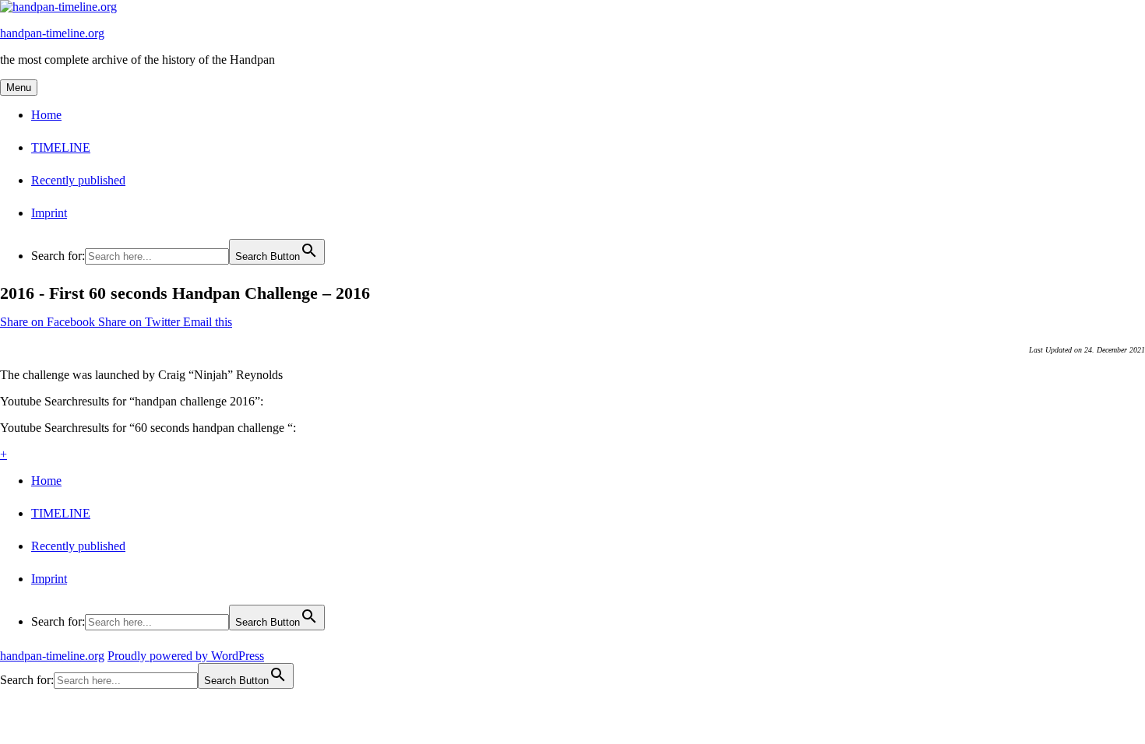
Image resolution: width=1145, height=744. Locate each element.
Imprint (49, 212)
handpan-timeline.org (52, 33)
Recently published (78, 180)
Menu (18, 87)
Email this (207, 321)
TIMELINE (60, 147)
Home (46, 114)
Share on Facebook (49, 321)
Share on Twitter (140, 321)
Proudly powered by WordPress (185, 655)
